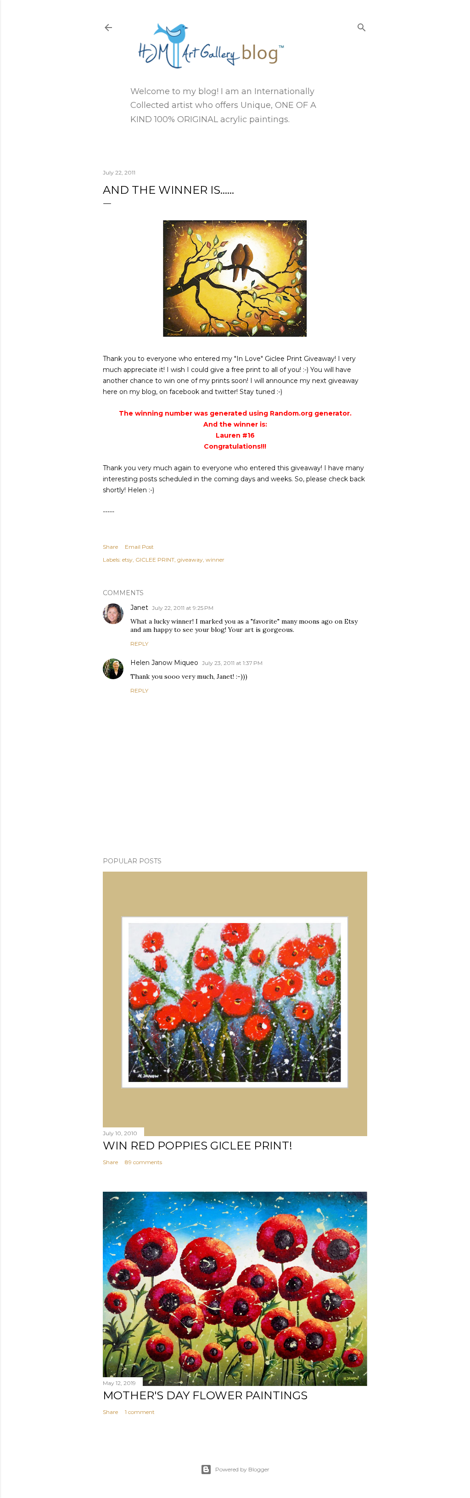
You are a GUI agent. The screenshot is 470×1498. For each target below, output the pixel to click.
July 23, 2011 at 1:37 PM (232, 662)
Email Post (139, 546)
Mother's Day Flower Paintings (205, 1395)
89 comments (143, 1162)
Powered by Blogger (242, 1469)
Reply (139, 643)
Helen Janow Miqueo (164, 663)
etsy (127, 559)
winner (215, 559)
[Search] (361, 25)
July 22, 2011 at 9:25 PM (182, 607)
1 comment (140, 1411)
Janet (139, 607)
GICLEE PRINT (154, 559)
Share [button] (110, 546)
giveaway (190, 559)
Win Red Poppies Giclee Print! (197, 1145)
